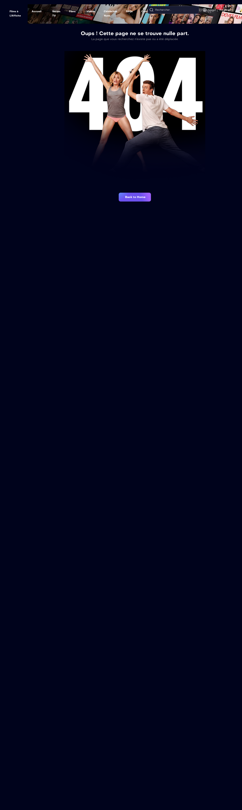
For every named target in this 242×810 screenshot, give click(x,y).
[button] (135, 197)
